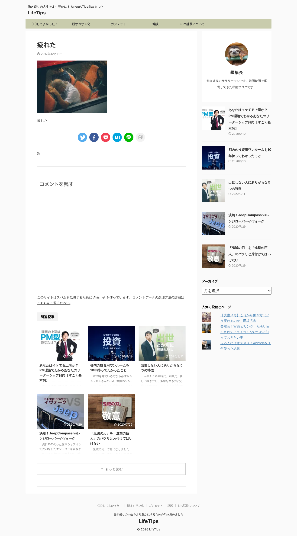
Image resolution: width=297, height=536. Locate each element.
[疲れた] (117, 137)
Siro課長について (193, 24)
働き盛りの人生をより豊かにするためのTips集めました (148, 514)
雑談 (155, 24)
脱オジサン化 (81, 24)
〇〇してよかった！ (44, 24)
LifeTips (39, 13)
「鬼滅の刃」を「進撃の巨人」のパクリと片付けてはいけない (111, 438)
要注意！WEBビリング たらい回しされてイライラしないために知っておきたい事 (245, 331)
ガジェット (118, 24)
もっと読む (114, 469)
